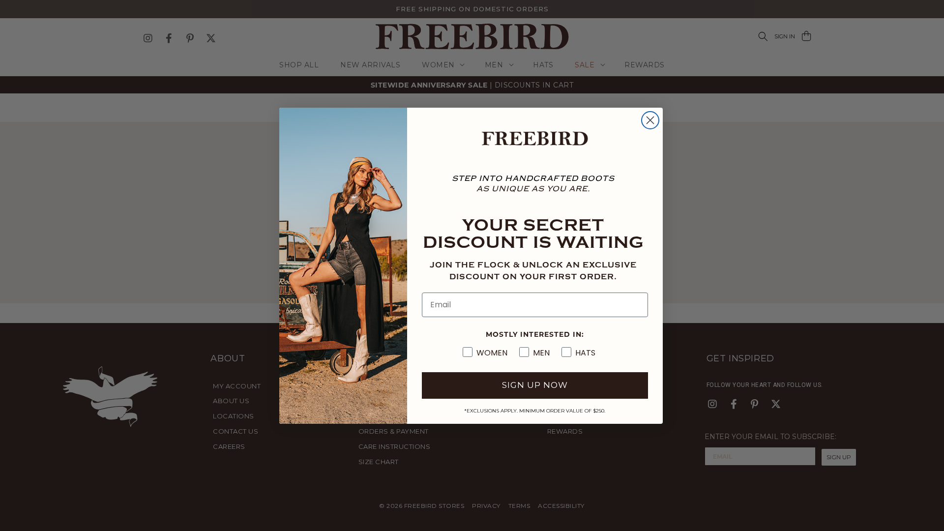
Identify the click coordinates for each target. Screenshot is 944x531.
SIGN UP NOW (535, 385)
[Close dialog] (650, 120)
